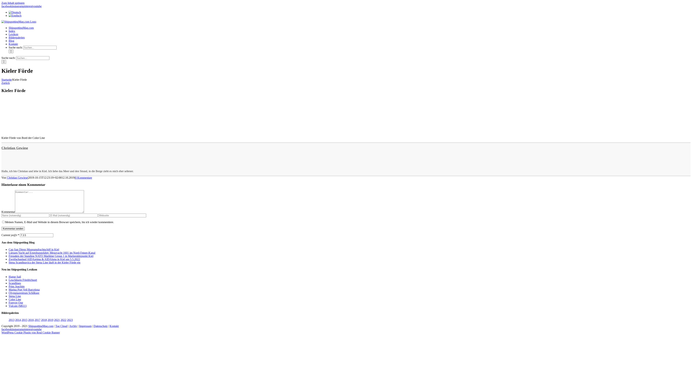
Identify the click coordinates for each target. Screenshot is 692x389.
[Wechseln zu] (15, 12)
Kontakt (114, 326)
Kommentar (8, 211)
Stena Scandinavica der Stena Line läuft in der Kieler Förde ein (44, 262)
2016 (31, 319)
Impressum (85, 326)
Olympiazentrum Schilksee (24, 292)
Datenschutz (101, 326)
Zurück (5, 82)
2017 (37, 319)
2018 (44, 319)
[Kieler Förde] (28, 131)
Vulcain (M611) (18, 305)
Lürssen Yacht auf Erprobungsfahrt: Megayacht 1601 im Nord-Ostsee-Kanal (52, 252)
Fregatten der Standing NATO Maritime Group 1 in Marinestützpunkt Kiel (51, 256)
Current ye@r (10, 235)
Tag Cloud (61, 326)
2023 (70, 319)
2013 (11, 319)
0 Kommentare (83, 177)
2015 (24, 319)
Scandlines (15, 283)
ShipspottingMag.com (40, 326)
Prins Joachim (17, 286)
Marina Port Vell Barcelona (24, 289)
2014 (18, 319)
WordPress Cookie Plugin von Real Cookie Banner (30, 332)
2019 (50, 319)
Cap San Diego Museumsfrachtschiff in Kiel (34, 249)
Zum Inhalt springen (13, 3)
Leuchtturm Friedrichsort (23, 279)
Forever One (16, 302)
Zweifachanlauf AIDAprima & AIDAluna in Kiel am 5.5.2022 (44, 259)
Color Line (15, 299)
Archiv (73, 326)
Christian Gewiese (14, 148)
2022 (63, 319)
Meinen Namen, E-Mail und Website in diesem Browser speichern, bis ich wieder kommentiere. (59, 222)
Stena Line (15, 296)
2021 (57, 319)
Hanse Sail (15, 276)
